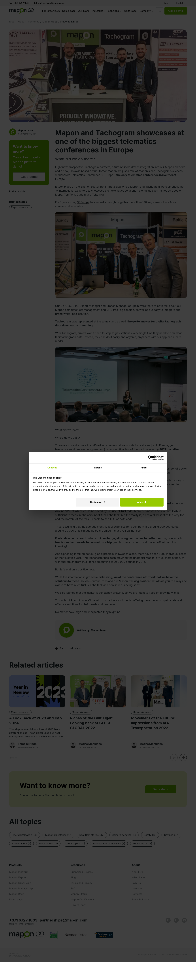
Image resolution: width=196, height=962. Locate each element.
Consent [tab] (52, 467)
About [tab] (144, 467)
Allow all (141, 502)
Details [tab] (98, 467)
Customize (96, 502)
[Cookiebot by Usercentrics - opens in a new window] (150, 457)
